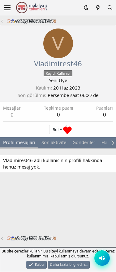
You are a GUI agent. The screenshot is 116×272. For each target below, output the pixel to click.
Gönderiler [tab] (83, 142)
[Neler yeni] (98, 7)
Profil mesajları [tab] (19, 142)
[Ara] (110, 7)
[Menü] (7, 7)
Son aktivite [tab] (53, 142)
